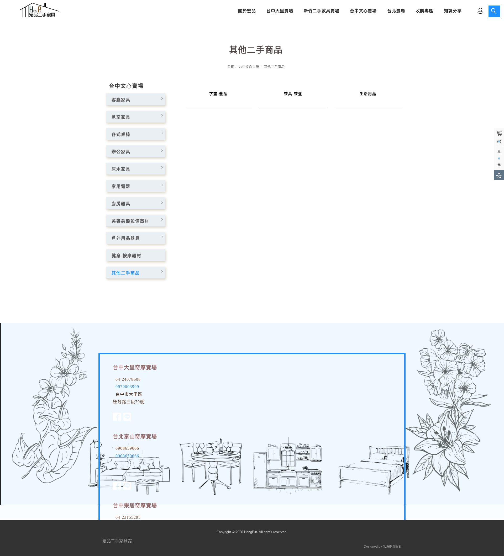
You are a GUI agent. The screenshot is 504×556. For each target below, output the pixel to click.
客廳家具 (121, 100)
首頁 (230, 67)
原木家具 (121, 169)
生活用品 (368, 94)
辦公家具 (121, 152)
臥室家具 (121, 117)
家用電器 (121, 186)
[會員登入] (480, 10)
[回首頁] (38, 10)
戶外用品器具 (126, 238)
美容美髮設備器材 (130, 221)
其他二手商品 (274, 67)
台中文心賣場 (249, 67)
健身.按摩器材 (126, 255)
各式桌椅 (121, 134)
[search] (494, 11)
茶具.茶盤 (293, 94)
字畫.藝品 (218, 94)
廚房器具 (121, 204)
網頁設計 (395, 546)
